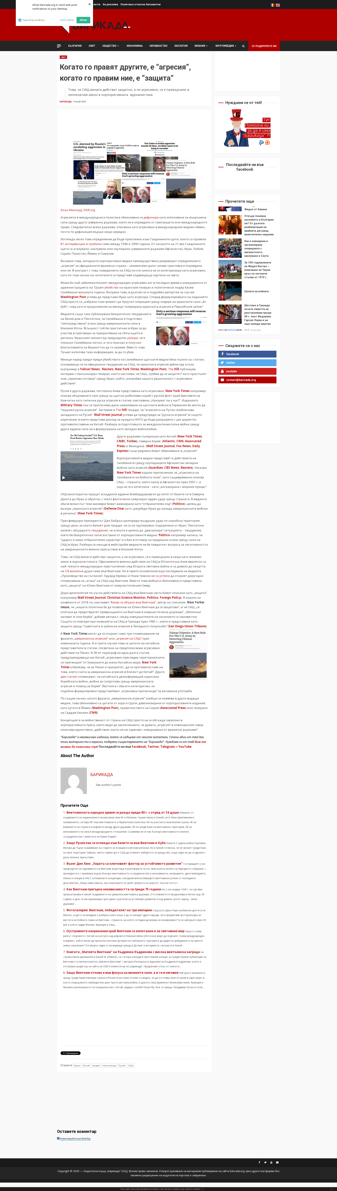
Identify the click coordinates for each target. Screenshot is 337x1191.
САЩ (130, 1065)
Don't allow (67, 20)
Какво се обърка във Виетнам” (133, 602)
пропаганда (109, 1065)
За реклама (110, 4)
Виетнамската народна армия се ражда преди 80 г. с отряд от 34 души (122, 812)
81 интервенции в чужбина (81, 244)
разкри (132, 338)
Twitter (153, 747)
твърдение (99, 530)
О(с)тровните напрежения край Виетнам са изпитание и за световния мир (125, 931)
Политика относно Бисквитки (141, 4)
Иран (77, 1065)
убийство (111, 287)
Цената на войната (230, 266)
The (173, 369)
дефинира (151, 217)
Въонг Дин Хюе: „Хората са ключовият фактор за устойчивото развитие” (124, 864)
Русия (122, 1065)
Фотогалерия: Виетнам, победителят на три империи (109, 910)
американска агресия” (91, 638)
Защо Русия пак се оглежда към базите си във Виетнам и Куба (116, 843)
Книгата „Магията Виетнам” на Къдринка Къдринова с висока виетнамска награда (133, 952)
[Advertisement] (216, 24)
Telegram (167, 747)
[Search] (243, 46)
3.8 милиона (74, 571)
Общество (109, 45)
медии (96, 1065)
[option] (247, 224)
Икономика (135, 45)
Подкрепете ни (265, 46)
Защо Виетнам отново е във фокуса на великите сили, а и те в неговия (122, 973)
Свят (92, 45)
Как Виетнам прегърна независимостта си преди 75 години (113, 889)
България (75, 45)
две (63, 677)
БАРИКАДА (66, 101)
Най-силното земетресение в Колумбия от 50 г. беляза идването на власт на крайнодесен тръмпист (230, 314)
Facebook (138, 747)
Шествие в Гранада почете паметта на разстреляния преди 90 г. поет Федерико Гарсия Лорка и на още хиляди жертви (230, 289)
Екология (181, 45)
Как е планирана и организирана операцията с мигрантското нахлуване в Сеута (230, 223)
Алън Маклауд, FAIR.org (78, 210)
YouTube (184, 747)
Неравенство (158, 45)
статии (72, 677)
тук (202, 1189)
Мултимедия (225, 45)
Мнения (200, 45)
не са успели (160, 576)
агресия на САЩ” (129, 638)
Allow (83, 20)
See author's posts (108, 785)
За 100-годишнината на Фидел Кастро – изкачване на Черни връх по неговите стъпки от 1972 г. (230, 244)
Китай (86, 1065)
